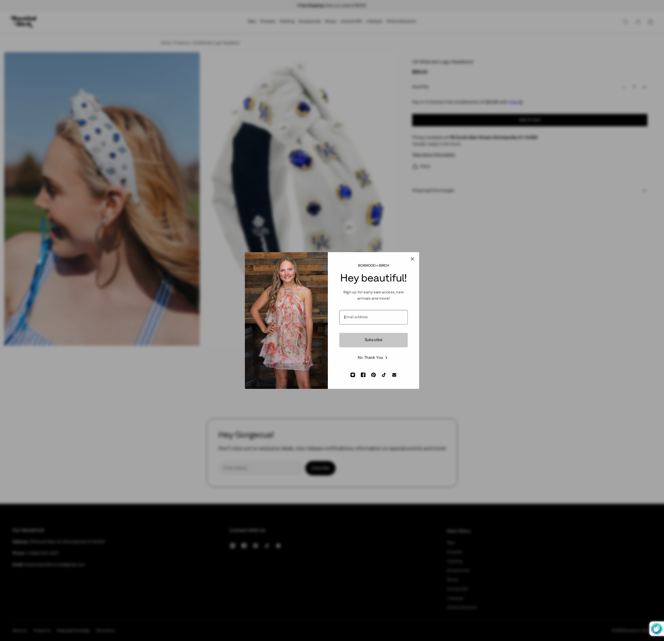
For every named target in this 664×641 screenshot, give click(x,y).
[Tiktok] (383, 374)
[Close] (412, 259)
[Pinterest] (373, 374)
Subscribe (374, 340)
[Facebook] (363, 374)
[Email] (394, 374)
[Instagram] (352, 374)
